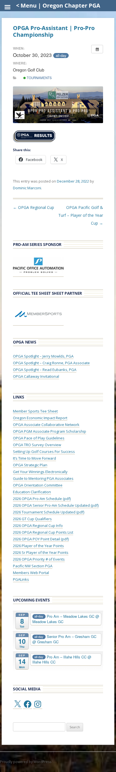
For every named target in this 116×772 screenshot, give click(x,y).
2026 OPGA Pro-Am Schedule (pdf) (42, 498)
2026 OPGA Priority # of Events (39, 559)
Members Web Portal (31, 572)
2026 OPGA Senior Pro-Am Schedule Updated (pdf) (56, 505)
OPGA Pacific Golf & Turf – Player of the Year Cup (80, 215)
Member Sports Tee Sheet (35, 411)
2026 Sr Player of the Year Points (40, 552)
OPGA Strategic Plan (30, 464)
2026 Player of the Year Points (38, 545)
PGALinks (21, 579)
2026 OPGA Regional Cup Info (38, 525)
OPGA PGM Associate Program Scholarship (49, 431)
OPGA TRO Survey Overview (37, 444)
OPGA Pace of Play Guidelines (38, 438)
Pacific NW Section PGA (32, 565)
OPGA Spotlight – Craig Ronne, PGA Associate (51, 362)
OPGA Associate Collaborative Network (46, 424)
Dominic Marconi (27, 187)
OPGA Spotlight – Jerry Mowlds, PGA (43, 356)
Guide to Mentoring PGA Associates (43, 478)
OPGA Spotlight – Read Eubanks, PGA (44, 369)
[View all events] (97, 49)
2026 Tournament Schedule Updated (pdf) (48, 512)
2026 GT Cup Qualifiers (32, 518)
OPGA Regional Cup (33, 207)
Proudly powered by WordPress (25, 761)
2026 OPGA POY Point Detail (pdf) (41, 538)
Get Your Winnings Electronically (40, 471)
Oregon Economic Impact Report (40, 417)
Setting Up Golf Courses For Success (44, 451)
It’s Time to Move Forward (34, 458)
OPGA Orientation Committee (38, 485)
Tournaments (39, 77)
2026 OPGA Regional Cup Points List (43, 532)
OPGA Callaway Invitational (36, 376)
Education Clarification (32, 491)
